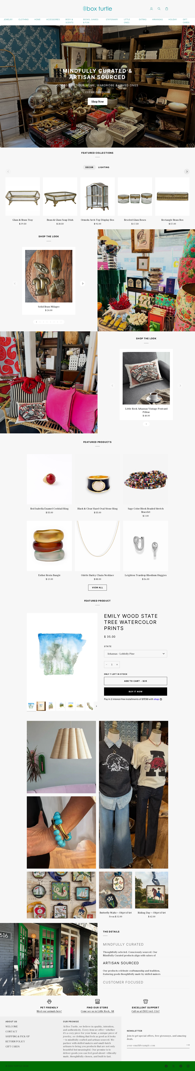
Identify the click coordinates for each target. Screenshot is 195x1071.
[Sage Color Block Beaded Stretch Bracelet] (145, 479)
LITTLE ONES (127, 21)
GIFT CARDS (186, 21)
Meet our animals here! (49, 1011)
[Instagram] (188, 1066)
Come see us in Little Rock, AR (97, 1011)
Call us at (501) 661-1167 (146, 1011)
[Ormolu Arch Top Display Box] (97, 196)
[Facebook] (166, 1066)
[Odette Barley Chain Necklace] (97, 546)
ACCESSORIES (53, 19)
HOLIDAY (172, 19)
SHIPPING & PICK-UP (17, 1036)
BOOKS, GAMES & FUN (90, 21)
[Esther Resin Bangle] (49, 546)
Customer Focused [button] (123, 969)
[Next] (187, 171)
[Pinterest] (180, 1066)
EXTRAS (142, 19)
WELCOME (11, 1026)
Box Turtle (15, 1066)
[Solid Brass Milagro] (48, 276)
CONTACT (11, 1031)
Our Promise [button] (71, 1021)
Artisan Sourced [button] (121, 956)
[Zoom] (32, 696)
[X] (173, 1066)
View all (97, 587)
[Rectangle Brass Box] (172, 196)
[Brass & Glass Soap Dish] (60, 196)
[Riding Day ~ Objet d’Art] (151, 890)
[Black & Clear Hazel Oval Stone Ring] (97, 479)
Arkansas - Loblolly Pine (121, 653)
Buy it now (136, 691)
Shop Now (97, 101)
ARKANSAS (157, 19)
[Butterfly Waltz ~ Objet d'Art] (115, 890)
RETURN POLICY (15, 1041)
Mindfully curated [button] (123, 944)
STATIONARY (112, 19)
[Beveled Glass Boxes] (135, 196)
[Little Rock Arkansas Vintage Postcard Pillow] (146, 378)
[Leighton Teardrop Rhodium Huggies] (145, 546)
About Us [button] (11, 1021)
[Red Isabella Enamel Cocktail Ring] (49, 479)
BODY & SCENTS (69, 21)
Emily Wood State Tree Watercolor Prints (131, 622)
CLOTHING (23, 19)
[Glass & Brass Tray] (22, 196)
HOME (37, 19)
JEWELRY (8, 19)
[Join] (187, 1044)
